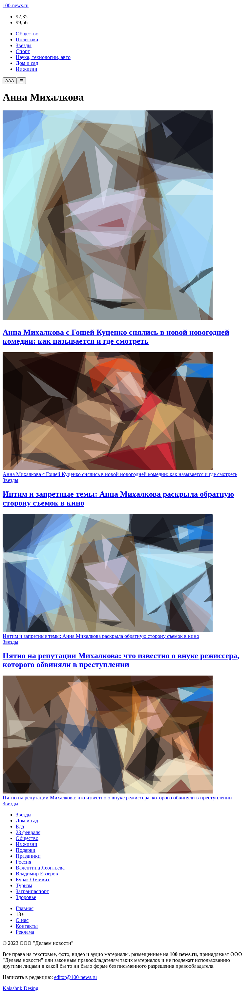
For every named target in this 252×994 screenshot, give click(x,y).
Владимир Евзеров (37, 873)
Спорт (23, 51)
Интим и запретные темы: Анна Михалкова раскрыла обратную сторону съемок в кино (101, 636)
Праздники (28, 856)
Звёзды (24, 45)
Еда (20, 826)
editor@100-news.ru (75, 977)
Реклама (25, 932)
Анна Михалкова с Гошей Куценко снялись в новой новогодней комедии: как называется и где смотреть (120, 474)
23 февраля (28, 832)
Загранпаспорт (32, 891)
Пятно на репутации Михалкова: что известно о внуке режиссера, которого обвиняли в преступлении (117, 797)
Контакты (27, 926)
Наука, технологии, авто (43, 57)
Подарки (25, 850)
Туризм (24, 885)
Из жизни (26, 69)
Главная (24, 908)
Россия (23, 862)
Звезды (10, 480)
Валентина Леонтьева (40, 867)
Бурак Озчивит (33, 879)
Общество (27, 33)
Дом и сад (27, 63)
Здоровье (26, 897)
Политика (27, 39)
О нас (22, 920)
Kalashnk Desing (20, 988)
